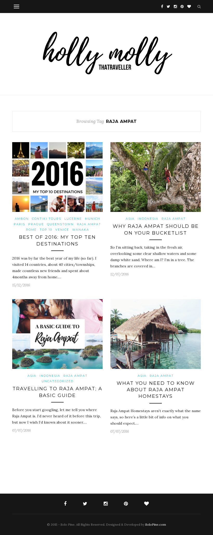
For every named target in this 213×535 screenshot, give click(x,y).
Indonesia (148, 219)
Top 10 (46, 229)
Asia (130, 219)
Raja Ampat (89, 224)
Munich (92, 219)
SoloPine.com (155, 524)
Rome (31, 229)
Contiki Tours (46, 219)
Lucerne (73, 219)
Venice (62, 229)
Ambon (22, 219)
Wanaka (80, 229)
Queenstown (60, 224)
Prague (36, 224)
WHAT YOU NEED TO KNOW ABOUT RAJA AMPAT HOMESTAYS (156, 389)
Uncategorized (58, 381)
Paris (19, 224)
